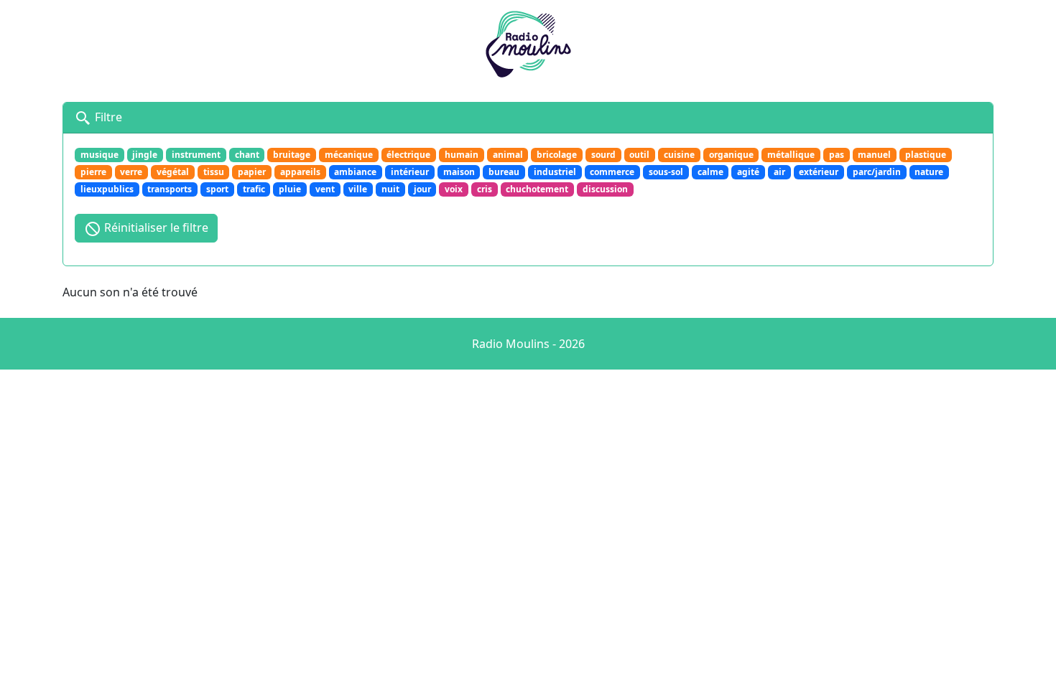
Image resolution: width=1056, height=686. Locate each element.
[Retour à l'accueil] (528, 42)
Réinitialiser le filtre (154, 227)
